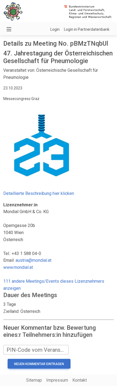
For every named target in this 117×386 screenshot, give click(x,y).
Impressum (57, 380)
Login (55, 29)
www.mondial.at (18, 267)
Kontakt (79, 380)
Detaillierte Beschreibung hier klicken (38, 193)
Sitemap (34, 380)
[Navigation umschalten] (9, 29)
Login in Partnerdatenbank (86, 29)
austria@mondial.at (33, 260)
